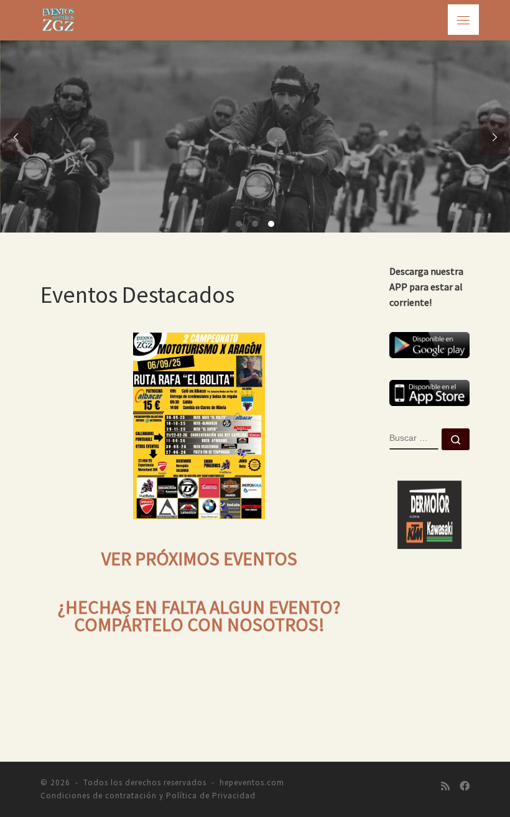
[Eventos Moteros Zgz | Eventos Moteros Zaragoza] (58, 18)
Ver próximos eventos (199, 559)
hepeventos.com (252, 782)
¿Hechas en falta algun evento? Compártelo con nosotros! (199, 616)
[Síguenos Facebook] (465, 786)
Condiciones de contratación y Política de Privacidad (148, 795)
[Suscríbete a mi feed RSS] (445, 786)
